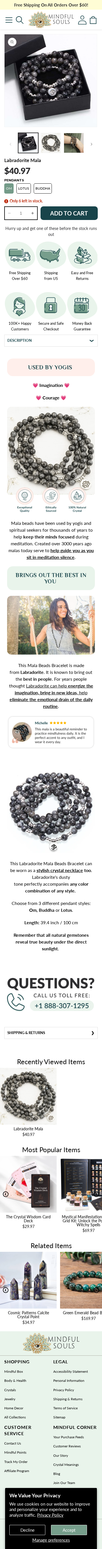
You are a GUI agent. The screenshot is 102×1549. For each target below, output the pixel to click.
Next (96, 1194)
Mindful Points (15, 1452)
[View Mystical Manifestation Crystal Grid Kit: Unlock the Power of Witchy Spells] (66, 1184)
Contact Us (12, 1443)
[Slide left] (10, 144)
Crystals (10, 1390)
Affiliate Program (16, 1471)
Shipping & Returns (67, 1399)
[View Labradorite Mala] (28, 1096)
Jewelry (9, 1399)
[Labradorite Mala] (51, 20)
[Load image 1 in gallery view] (28, 143)
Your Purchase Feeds (68, 1437)
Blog (56, 1474)
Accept (69, 1530)
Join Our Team (64, 1483)
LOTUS (23, 188)
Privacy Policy (50, 1514)
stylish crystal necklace (60, 870)
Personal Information (68, 1380)
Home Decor (13, 1408)
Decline (27, 1530)
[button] (19, 20)
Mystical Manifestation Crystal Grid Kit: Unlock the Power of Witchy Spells (66, 1221)
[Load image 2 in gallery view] (51, 143)
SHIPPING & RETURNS (26, 1032)
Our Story (60, 1455)
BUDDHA (42, 188)
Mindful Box (13, 1371)
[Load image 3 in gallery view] (74, 143)
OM (9, 188)
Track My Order (15, 1462)
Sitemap (59, 1417)
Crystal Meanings (66, 1464)
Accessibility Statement (70, 1371)
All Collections (15, 1417)
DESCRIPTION (19, 340)
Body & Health (15, 1380)
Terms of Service (65, 1408)
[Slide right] (91, 144)
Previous (5, 1194)
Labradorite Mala (28, 1129)
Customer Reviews (67, 1446)
